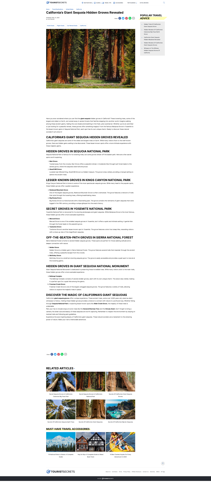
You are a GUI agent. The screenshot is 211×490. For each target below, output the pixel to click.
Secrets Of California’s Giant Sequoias (91, 422)
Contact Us (146, 471)
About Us (108, 471)
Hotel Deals (50, 25)
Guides (98, 2)
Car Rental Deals (72, 25)
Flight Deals (60, 25)
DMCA (157, 471)
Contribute (114, 471)
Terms (120, 471)
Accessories (119, 2)
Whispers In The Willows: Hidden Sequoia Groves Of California (152, 50)
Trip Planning (131, 2)
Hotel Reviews (144, 2)
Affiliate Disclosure (136, 471)
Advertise (152, 471)
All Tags (163, 471)
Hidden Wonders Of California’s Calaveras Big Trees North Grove (153, 32)
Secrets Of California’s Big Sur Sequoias (120, 422)
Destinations (88, 2)
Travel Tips (108, 2)
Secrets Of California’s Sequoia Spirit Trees (60, 422)
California (83, 25)
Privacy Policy (126, 471)
